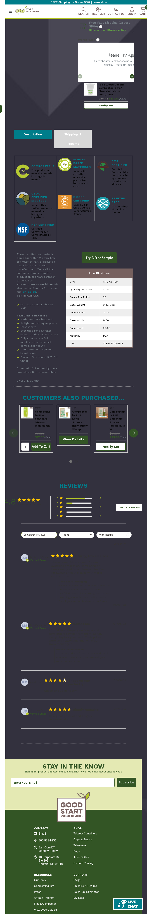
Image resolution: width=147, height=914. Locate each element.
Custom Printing (83, 863)
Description (32, 134)
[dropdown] (76, 535)
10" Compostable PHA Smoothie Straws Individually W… (117, 419)
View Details (73, 439)
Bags (77, 851)
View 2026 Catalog (45, 909)
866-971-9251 (47, 840)
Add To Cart (41, 446)
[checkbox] (114, 535)
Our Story (40, 879)
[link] (79, 517)
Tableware (80, 845)
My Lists (79, 897)
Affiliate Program (44, 897)
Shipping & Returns (73, 138)
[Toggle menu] (10, 11)
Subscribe (126, 782)
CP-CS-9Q (29, 291)
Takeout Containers (85, 833)
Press (37, 891)
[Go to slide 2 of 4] (133, 433)
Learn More (100, 2)
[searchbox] (39, 535)
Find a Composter (45, 903)
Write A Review (129, 507)
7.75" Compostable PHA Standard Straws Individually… (42, 419)
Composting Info (44, 885)
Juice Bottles (81, 857)
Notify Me (106, 105)
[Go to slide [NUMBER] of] (132, 76)
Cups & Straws (83, 839)
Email (42, 833)
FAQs (77, 879)
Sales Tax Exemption (86, 891)
